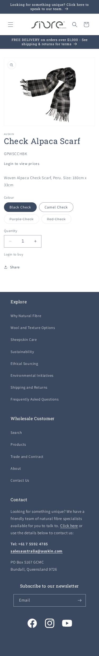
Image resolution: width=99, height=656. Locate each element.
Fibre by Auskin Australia (40, 652)
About (16, 468)
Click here (69, 525)
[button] (10, 24)
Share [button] (15, 267)
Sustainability (22, 351)
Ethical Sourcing (24, 363)
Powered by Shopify (72, 652)
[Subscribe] (80, 600)
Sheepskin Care (24, 339)
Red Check (59, 220)
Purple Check (24, 220)
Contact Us (20, 480)
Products (18, 444)
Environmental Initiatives (32, 375)
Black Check (20, 207)
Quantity (10, 231)
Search (16, 432)
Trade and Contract (27, 456)
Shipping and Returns (29, 387)
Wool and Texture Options (33, 327)
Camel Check (56, 207)
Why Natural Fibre (26, 315)
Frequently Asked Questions (35, 399)
